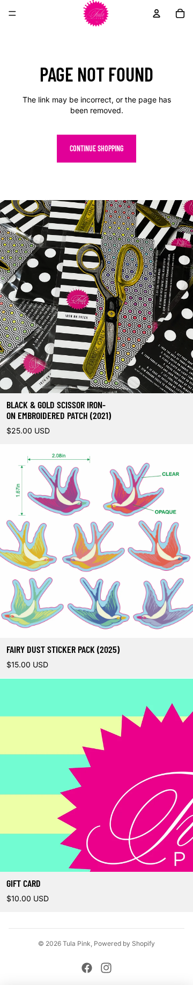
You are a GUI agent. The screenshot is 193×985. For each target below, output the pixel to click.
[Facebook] (86, 967)
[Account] (156, 13)
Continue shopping (96, 148)
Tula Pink (77, 943)
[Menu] (12, 13)
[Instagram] (106, 967)
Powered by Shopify (124, 943)
